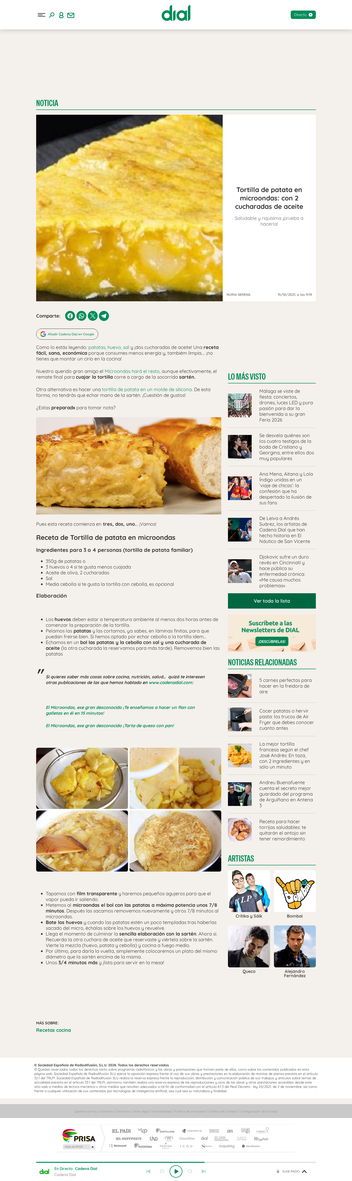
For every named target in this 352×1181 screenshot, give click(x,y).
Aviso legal (141, 1111)
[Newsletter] (71, 15)
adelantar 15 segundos (189, 1171)
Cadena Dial (204, 1138)
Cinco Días (186, 1138)
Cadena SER (212, 1131)
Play (176, 1171)
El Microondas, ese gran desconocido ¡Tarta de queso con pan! (110, 725)
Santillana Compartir (192, 1131)
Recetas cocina (53, 1030)
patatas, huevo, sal (108, 347)
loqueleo (227, 1146)
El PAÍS (121, 1131)
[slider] (176, 1162)
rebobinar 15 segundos (162, 1171)
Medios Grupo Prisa (79, 1147)
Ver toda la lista (272, 601)
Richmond (118, 1146)
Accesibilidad (161, 1111)
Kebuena (257, 1138)
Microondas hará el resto (132, 371)
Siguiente (203, 1171)
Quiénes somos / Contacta (94, 1111)
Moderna (141, 1146)
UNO (154, 1138)
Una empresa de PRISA (79, 1135)
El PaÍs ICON (186, 1146)
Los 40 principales (144, 1131)
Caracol (261, 1131)
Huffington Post (128, 1138)
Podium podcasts (165, 1146)
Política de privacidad (190, 1111)
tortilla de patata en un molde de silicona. (147, 389)
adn (243, 1131)
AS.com (227, 1131)
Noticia (47, 103)
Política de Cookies (223, 1111)
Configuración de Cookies (258, 1111)
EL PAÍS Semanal (222, 1138)
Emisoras (123, 1111)
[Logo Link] (176, 13)
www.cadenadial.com (170, 682)
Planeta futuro (240, 1138)
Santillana (167, 1131)
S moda (206, 1146)
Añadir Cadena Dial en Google (71, 334)
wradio (168, 1138)
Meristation (250, 1146)
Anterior (148, 1171)
